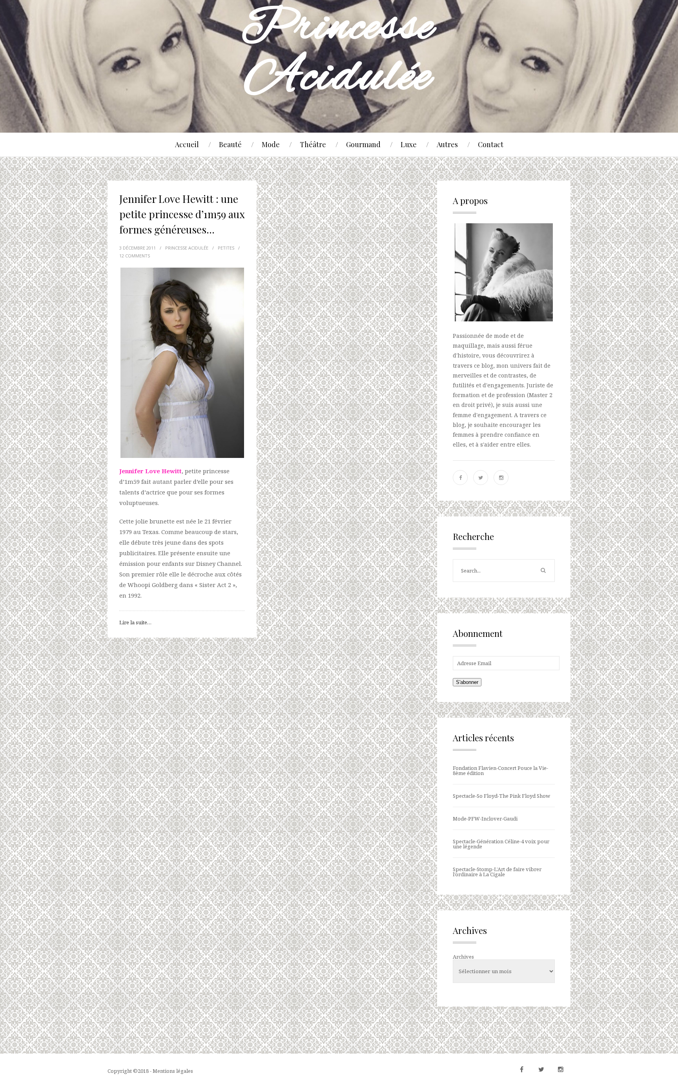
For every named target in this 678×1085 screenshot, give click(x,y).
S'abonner (467, 682)
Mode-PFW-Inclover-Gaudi (485, 818)
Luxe (409, 144)
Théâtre (313, 144)
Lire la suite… (135, 622)
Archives (463, 956)
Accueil (187, 144)
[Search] (543, 571)
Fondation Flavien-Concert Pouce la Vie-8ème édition (500, 770)
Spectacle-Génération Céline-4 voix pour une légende (501, 844)
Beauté (230, 144)
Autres (447, 144)
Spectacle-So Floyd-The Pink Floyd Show (501, 795)
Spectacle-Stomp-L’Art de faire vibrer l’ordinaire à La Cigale (497, 872)
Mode (271, 144)
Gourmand (363, 144)
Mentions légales (173, 1070)
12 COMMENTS (134, 256)
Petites (226, 248)
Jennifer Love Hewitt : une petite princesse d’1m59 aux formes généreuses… (182, 214)
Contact (490, 144)
